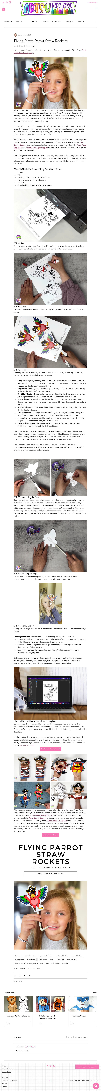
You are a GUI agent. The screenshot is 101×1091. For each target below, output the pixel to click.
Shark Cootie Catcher (78, 1016)
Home (4, 1066)
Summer (19, 21)
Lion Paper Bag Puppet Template (18, 1016)
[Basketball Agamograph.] (50, 1004)
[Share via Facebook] (15, 975)
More (80, 21)
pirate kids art (19, 959)
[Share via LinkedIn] (25, 975)
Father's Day (56, 21)
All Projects (8, 21)
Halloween (44, 21)
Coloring (18, 956)
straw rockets (71, 959)
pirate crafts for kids (46, 956)
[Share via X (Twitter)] (20, 975)
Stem (52, 959)
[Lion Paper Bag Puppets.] (18, 1004)
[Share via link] (29, 975)
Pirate (35, 956)
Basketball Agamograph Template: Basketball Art (47, 1017)
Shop (4, 1075)
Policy (4, 1083)
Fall (27, 21)
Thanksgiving (69, 21)
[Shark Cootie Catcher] (82, 1004)
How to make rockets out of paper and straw (29, 963)
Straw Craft (60, 959)
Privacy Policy (6, 1072)
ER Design (94, 1080)
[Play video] (50, 603)
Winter (34, 21)
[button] (3, 9)
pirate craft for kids (62, 956)
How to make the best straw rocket (57, 963)
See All (95, 992)
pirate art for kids (76, 956)
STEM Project (43, 959)
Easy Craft (27, 956)
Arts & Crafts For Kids (33, 968)
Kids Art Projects (8, 1069)
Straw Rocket (31, 959)
